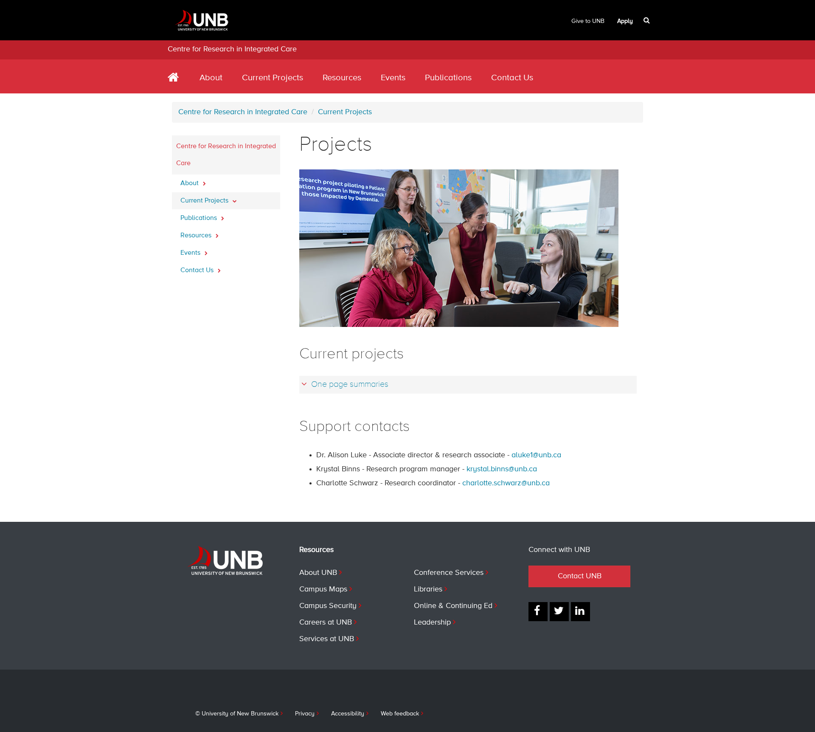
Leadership (432, 622)
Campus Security (328, 606)
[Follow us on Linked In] (580, 611)
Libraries (428, 589)
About (211, 77)
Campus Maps (323, 589)
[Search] (647, 20)
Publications (448, 77)
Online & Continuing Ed (453, 606)
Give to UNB (587, 21)
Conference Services (448, 573)
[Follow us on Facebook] (538, 611)
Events (393, 77)
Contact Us (512, 77)
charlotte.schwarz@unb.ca (506, 483)
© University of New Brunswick (236, 714)
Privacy (305, 714)
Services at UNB (326, 639)
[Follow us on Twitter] (559, 611)
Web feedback (400, 714)
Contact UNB (579, 576)
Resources (342, 77)
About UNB (318, 573)
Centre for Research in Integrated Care (232, 49)
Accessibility (347, 714)
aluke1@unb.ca (536, 455)
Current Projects (272, 77)
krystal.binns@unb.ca (502, 469)
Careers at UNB (325, 622)
